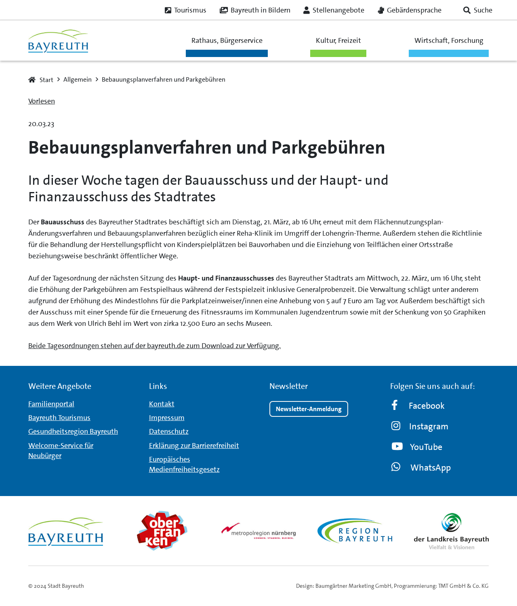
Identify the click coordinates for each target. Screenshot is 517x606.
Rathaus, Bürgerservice (227, 40)
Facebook (427, 406)
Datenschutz (169, 431)
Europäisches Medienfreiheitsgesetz (184, 464)
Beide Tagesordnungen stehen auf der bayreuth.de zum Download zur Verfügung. (154, 346)
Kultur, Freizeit (338, 40)
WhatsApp (430, 467)
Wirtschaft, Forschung (448, 40)
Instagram (428, 426)
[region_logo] (354, 530)
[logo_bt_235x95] (58, 40)
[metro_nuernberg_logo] (258, 530)
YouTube (426, 447)
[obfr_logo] (162, 531)
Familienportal (51, 404)
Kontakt (161, 404)
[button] (477, 10)
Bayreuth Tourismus (59, 417)
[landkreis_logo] (451, 530)
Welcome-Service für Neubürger (60, 450)
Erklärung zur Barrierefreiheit (194, 445)
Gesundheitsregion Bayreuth (73, 431)
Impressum (167, 417)
